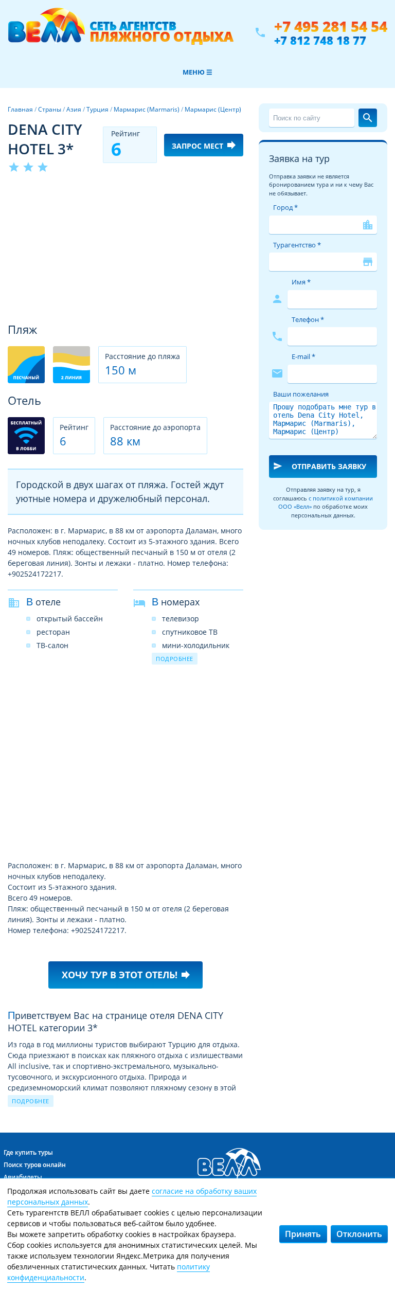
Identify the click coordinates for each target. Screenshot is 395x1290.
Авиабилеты (23, 1177)
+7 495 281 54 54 (330, 26)
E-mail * (303, 356)
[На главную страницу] (121, 32)
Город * (285, 207)
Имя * (301, 281)
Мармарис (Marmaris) (146, 109)
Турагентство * (297, 244)
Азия (73, 109)
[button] (234, 193)
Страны (49, 109)
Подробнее (174, 658)
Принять (303, 1234)
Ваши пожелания (301, 394)
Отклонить (359, 1234)
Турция (97, 109)
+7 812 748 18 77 (320, 40)
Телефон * (308, 319)
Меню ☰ (197, 72)
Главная (20, 109)
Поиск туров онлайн (35, 1164)
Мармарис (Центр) (213, 109)
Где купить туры (28, 1152)
